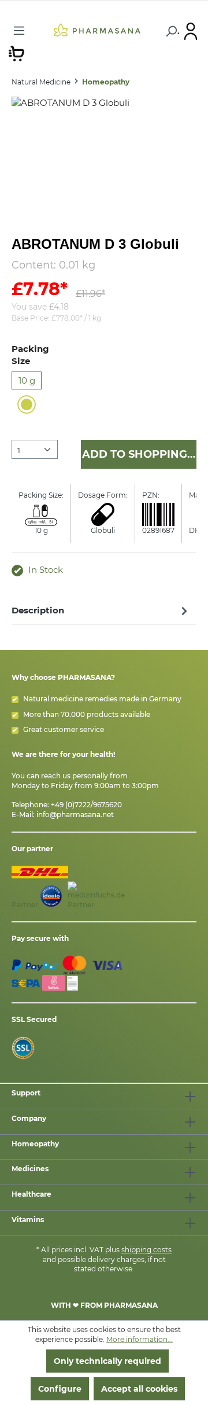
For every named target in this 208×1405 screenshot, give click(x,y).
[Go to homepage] (97, 29)
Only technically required (107, 1361)
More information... (139, 1339)
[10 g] (26, 404)
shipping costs (146, 1249)
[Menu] (19, 31)
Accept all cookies (139, 1389)
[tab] (101, 610)
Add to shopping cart (139, 454)
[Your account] (190, 31)
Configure (59, 1389)
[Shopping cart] (16, 53)
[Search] (170, 31)
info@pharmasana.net (75, 814)
